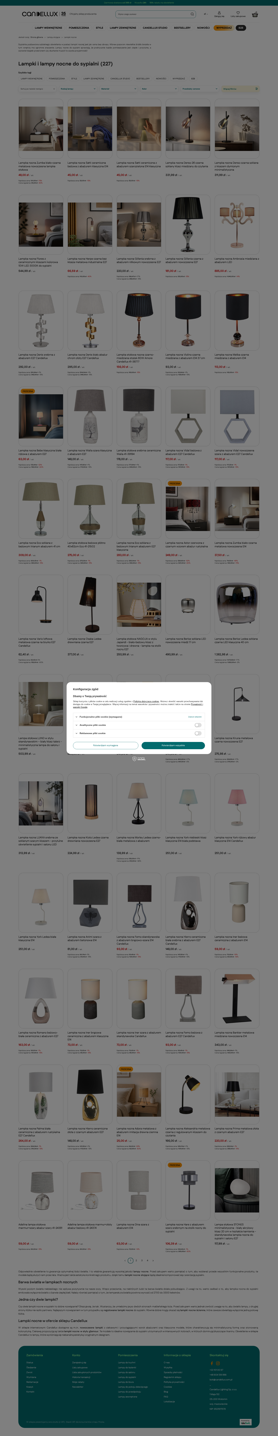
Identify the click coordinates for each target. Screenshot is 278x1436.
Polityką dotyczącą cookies (146, 701)
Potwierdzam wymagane (105, 745)
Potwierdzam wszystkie (173, 745)
